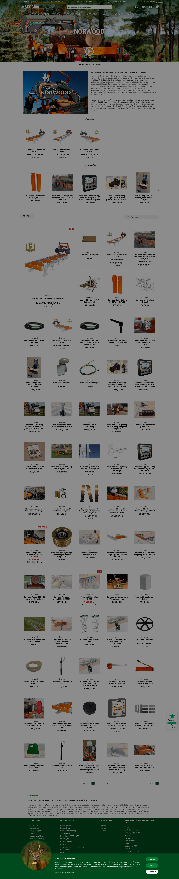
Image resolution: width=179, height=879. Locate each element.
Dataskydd (58, 872)
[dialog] (89, 439)
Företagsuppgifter (69, 872)
